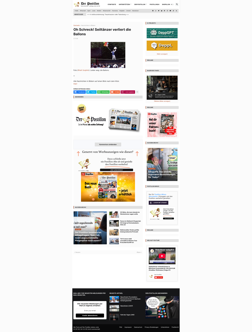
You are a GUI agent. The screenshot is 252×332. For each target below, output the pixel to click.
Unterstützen (124, 4)
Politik (76, 10)
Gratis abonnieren (89, 315)
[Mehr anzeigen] (137, 92)
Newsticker (135, 10)
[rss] (176, 11)
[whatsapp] (155, 11)
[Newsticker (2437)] (114, 308)
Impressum (128, 327)
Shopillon (166, 4)
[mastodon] (164, 11)
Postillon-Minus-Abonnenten (158, 195)
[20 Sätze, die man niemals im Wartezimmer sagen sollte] (114, 214)
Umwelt (128, 10)
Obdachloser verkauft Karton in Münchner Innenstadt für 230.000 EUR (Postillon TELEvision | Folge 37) (162, 268)
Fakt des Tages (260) (127, 315)
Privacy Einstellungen (151, 327)
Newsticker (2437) (126, 306)
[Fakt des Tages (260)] (114, 317)
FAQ (120, 327)
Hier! (75, 84)
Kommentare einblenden (108, 144)
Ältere (138, 252)
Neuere (78, 252)
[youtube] (170, 11)
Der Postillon (139, 4)
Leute (93, 10)
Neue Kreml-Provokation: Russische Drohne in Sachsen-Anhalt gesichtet (130, 298)
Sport (88, 10)
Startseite (112, 4)
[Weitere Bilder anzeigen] (162, 101)
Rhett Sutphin (83, 70)
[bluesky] (161, 10)
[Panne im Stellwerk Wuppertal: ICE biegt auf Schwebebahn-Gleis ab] (114, 223)
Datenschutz (138, 327)
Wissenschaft (106, 10)
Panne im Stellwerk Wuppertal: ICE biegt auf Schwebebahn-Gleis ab (130, 222)
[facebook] (152, 11)
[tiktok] (173, 11)
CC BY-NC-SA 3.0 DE (80, 329)
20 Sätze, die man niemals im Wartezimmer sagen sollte (130, 213)
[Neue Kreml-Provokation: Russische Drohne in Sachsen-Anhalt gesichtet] (114, 299)
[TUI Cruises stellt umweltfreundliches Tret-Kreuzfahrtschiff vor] (114, 241)
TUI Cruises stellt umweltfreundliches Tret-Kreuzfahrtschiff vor (128, 240)
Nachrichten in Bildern (88, 25)
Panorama (115, 10)
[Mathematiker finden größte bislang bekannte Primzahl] (114, 232)
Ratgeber (122, 10)
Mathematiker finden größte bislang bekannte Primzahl (129, 230)
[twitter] (158, 11)
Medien (99, 10)
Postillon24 (154, 4)
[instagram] (167, 11)
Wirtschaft (83, 10)
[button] (172, 4)
